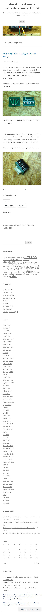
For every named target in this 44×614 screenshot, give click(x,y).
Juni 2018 (6, 410)
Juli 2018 (5, 407)
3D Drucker (6, 290)
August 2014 (7, 492)
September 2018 (8, 402)
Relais (15, 272)
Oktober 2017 (7, 429)
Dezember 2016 (8, 446)
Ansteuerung (20, 257)
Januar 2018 (6, 421)
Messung (11, 268)
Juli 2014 (5, 495)
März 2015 (6, 476)
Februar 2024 (7, 342)
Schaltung (29, 271)
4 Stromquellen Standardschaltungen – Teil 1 (18, 522)
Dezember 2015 (8, 454)
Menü (22, 21)
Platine (21, 270)
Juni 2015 (6, 468)
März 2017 (6, 440)
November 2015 (8, 457)
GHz (35, 264)
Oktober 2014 (7, 487)
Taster (27, 274)
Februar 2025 (7, 334)
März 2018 (6, 416)
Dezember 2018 (8, 397)
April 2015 (6, 473)
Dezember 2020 (8, 380)
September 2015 (8, 462)
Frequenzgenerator (16, 264)
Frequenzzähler (29, 264)
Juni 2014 (6, 498)
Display (18, 262)
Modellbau (6, 306)
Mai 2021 (6, 375)
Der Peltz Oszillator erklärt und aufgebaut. (17, 533)
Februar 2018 (7, 418)
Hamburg (6, 266)
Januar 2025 (6, 336)
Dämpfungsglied (25, 262)
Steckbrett (20, 273)
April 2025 (6, 328)
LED (37, 266)
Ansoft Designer (11, 258)
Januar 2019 (6, 394)
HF (11, 265)
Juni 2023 (6, 356)
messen (5, 268)
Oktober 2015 (7, 459)
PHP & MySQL (7, 309)
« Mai (4, 563)
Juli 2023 (5, 353)
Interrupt (29, 266)
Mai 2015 (6, 470)
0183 (4, 257)
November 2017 (8, 427)
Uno (5, 276)
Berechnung (7, 295)
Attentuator (6, 260)
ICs (4, 301)
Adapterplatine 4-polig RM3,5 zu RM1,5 (19, 55)
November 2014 (8, 484)
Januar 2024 (6, 345)
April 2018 (6, 413)
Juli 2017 (5, 432)
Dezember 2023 (8, 347)
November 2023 (8, 350)
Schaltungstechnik (9, 312)
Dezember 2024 (8, 339)
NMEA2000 (15, 270)
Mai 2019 (6, 386)
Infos (33, 225)
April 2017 (6, 438)
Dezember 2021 (8, 369)
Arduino (30, 257)
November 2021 (8, 372)
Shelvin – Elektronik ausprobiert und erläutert (22, 6)
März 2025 (6, 331)
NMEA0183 (34, 268)
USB (8, 277)
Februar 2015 (7, 479)
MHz (16, 268)
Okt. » (37, 563)
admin (5, 577)
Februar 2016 (7, 451)
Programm (28, 270)
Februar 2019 (7, 391)
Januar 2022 (6, 366)
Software (12, 274)
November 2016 (8, 448)
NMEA (27, 268)
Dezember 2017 (8, 424)
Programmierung (8, 272)
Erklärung (6, 264)
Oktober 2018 (7, 399)
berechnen (26, 260)
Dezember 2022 (8, 358)
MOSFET (21, 268)
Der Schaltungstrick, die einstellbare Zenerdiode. (19, 528)
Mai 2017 (6, 435)
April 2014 (6, 503)
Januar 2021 (6, 377)
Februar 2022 (7, 364)
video (13, 276)
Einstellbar (34, 262)
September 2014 (8, 489)
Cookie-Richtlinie (24, 605)
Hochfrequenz (19, 266)
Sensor (37, 272)
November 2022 (8, 361)
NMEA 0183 (7, 270)
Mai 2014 (6, 500)
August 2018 (7, 405)
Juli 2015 (5, 465)
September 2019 (8, 383)
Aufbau (13, 259)
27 (20, 558)
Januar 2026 (6, 325)
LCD (33, 266)
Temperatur (34, 274)
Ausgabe (19, 260)
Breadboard (9, 261)
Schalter (21, 272)
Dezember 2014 (8, 481)
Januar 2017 (6, 443)
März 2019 (6, 388)
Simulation (6, 274)
